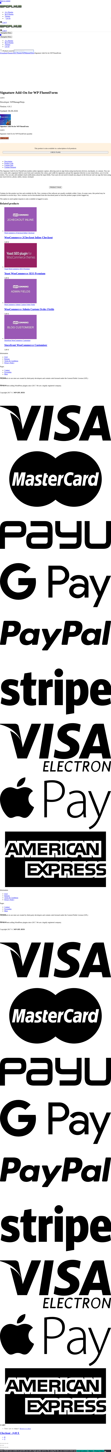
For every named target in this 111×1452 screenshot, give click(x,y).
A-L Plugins (9, 12)
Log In (8, 18)
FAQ (6, 357)
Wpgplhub (3, 53)
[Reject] (105, 1451)
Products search (8, 51)
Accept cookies (82, 1451)
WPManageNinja (28, 53)
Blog (6, 374)
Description (8, 161)
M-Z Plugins (9, 14)
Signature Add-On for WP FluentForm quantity (16, 134)
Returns (7, 359)
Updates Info (8, 165)
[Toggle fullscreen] (3, 1443)
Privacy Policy (9, 363)
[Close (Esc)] (7, 1443)
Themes (7, 16)
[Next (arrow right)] (3, 1445)
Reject (91, 1451)
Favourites (7, 372)
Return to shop (25, 1428)
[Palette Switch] (55, 3)
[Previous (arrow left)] (1, 1445)
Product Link (8, 163)
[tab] (57, 161)
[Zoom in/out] (1, 1443)
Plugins (10, 53)
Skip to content (5, 1)
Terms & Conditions (11, 361)
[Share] (5, 1443)
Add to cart (4, 138)
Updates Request (10, 167)
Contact (7, 370)
